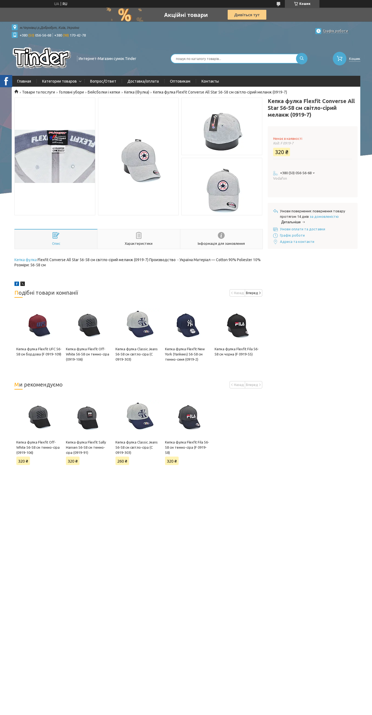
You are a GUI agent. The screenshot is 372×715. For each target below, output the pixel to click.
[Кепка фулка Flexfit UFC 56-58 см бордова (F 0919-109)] (39, 323)
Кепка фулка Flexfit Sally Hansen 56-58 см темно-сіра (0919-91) (86, 447)
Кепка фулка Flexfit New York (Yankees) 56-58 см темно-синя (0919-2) (185, 354)
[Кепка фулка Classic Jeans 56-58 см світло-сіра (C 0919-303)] (138, 323)
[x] (22, 284)
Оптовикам (180, 81)
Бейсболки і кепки (104, 92)
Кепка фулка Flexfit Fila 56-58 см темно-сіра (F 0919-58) (187, 447)
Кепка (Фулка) (136, 92)
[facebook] (16, 284)
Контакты (210, 81)
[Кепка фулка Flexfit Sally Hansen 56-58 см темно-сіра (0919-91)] (88, 415)
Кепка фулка (25, 260)
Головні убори (71, 92)
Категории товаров (59, 81)
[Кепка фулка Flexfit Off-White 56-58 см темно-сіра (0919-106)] (88, 323)
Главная (24, 81)
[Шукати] (301, 58)
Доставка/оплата (143, 81)
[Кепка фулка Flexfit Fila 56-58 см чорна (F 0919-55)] (237, 323)
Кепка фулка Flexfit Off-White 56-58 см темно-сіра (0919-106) (87, 354)
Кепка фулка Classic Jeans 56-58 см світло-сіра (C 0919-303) (136, 354)
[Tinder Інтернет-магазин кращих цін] (42, 58)
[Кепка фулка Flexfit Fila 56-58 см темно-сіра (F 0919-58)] (188, 415)
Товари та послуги (38, 92)
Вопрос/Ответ (103, 81)
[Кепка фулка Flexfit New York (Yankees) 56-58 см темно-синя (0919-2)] (188, 323)
